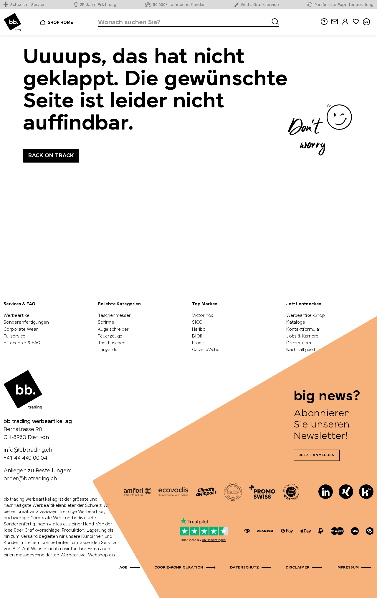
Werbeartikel (17, 315)
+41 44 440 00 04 (25, 458)
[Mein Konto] (345, 21)
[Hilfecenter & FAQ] (247, 531)
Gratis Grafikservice (260, 5)
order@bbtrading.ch (30, 479)
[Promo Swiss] (262, 492)
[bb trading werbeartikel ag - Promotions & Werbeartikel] (13, 22)
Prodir (198, 343)
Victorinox (202, 315)
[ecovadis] (173, 492)
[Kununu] (366, 491)
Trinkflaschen (111, 343)
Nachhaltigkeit (300, 350)
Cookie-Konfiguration (178, 568)
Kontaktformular (303, 329)
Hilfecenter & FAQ (22, 343)
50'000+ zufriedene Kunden (179, 5)
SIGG (197, 322)
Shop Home (60, 22)
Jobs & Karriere (302, 336)
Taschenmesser (114, 315)
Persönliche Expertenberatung (344, 5)
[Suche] (273, 20)
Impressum (347, 568)
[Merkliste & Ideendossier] (355, 21)
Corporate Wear (21, 329)
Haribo (199, 329)
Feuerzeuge (110, 336)
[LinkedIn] (325, 491)
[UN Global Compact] (291, 492)
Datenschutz (244, 568)
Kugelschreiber (113, 329)
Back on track (51, 156)
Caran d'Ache (205, 350)
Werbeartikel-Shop (305, 315)
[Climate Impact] (206, 492)
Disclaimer (298, 568)
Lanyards (107, 350)
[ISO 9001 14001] (233, 492)
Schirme (106, 322)
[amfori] (137, 492)
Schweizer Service (28, 5)
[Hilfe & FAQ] (324, 21)
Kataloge (295, 322)
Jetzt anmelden (317, 455)
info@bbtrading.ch (28, 450)
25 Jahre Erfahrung (98, 5)
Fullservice (14, 336)
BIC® (197, 336)
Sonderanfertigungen (26, 322)
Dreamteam (298, 343)
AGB (123, 568)
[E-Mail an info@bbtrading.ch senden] (334, 21)
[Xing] (346, 491)
